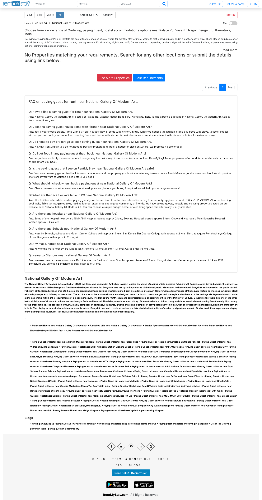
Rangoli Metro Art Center (171, 260)
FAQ (119, 465)
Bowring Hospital (134, 218)
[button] (164, 4)
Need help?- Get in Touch (131, 473)
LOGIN (253, 4)
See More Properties (114, 78)
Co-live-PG (214, 4)
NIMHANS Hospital (85, 218)
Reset (230, 14)
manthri (109, 248)
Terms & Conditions (131, 459)
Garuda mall (132, 248)
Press (163, 459)
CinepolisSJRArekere (81, 248)
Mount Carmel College (84, 233)
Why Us (98, 459)
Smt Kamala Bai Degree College (141, 233)
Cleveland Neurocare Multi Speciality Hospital (198, 218)
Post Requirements (149, 78)
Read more (229, 50)
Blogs (135, 465)
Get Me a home (235, 4)
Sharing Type (88, 14)
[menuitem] (211, 87)
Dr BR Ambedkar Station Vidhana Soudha (100, 260)
